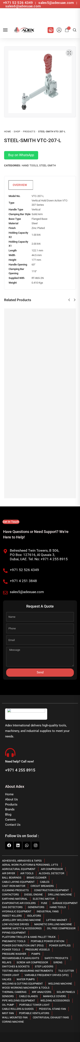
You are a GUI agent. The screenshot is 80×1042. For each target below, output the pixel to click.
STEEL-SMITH (47, 165)
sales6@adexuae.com (23, 6)
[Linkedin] (18, 845)
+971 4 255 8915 (20, 770)
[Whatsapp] (27, 845)
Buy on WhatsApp (21, 155)
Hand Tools (30, 165)
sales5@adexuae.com (56, 3)
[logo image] (23, 30)
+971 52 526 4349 (18, 3)
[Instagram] (35, 845)
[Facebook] (9, 845)
